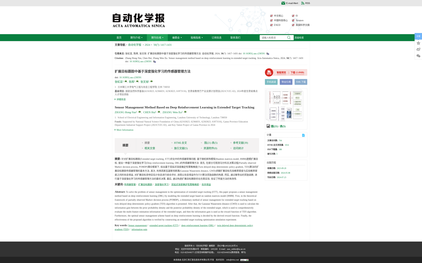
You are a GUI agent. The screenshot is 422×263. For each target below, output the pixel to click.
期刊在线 (156, 37)
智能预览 (281, 72)
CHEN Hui (149, 112)
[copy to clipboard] (154, 61)
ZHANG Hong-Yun (125, 112)
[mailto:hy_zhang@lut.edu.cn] (126, 81)
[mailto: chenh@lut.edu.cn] (159, 112)
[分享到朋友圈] (418, 56)
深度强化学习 (162, 184)
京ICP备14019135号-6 (227, 246)
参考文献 (240, 142)
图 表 (210, 142)
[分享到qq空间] (418, 43)
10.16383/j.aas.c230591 (254, 53)
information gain (139, 229)
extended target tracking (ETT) (164, 225)
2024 (147, 44)
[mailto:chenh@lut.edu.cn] (137, 81)
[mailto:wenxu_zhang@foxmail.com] (151, 81)
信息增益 (206, 184)
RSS (307, 3)
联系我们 (235, 37)
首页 (119, 37)
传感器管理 (130, 184)
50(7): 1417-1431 (162, 44)
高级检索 (299, 37)
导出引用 (286, 82)
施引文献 (181, 148)
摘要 (147, 142)
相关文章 (150, 148)
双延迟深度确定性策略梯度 (185, 184)
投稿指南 (196, 37)
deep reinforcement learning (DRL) (197, 225)
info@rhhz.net (232, 260)
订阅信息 (217, 37)
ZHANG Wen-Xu (172, 112)
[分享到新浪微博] (418, 49)
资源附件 (210, 148)
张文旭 (144, 81)
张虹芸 (119, 81)
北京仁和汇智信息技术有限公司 (196, 260)
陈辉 (131, 81)
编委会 (176, 37)
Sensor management (137, 225)
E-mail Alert (292, 3)
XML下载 (301, 82)
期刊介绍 (135, 37)
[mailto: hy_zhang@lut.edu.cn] (139, 112)
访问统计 (238, 148)
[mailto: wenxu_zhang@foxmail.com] (185, 112)
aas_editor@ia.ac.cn (236, 249)
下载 (297, 72)
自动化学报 (134, 44)
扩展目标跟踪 (145, 184)
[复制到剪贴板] (268, 53)
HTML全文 (180, 142)
